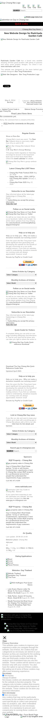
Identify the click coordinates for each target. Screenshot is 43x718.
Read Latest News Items (21, 114)
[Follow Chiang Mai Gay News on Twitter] (19, 214)
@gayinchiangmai (12, 225)
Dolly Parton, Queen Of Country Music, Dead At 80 (20, 597)
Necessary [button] (6, 673)
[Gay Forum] (16, 575)
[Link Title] (21, 628)
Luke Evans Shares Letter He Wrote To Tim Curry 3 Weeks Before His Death (19, 591)
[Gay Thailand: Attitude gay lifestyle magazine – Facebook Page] (13, 573)
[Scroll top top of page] (31, 716)
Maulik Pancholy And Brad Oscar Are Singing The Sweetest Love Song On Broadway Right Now (20, 603)
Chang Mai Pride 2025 (18, 182)
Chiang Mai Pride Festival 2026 (21, 173)
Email (8, 198)
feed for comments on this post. (19, 124)
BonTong (10, 102)
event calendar (19, 158)
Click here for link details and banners (20, 425)
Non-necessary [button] (8, 693)
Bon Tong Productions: (23, 71)
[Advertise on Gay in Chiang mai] (15, 20)
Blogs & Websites (36, 101)
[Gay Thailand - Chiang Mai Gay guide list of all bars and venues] (21, 353)
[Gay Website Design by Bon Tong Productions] (21, 77)
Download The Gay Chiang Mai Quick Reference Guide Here (20, 367)
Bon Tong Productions (34, 102)
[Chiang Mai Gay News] (10, 3)
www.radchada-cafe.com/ (10, 66)
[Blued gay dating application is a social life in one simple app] (9, 559)
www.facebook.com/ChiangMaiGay (22, 223)
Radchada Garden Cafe (10, 61)
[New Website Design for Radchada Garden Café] (21, 48)
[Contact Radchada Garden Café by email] (21, 631)
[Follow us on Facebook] (21, 212)
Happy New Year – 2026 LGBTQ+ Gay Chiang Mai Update (22, 177)
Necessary (8, 676)
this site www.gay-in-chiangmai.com (17, 499)
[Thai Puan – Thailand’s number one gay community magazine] (11, 577)
